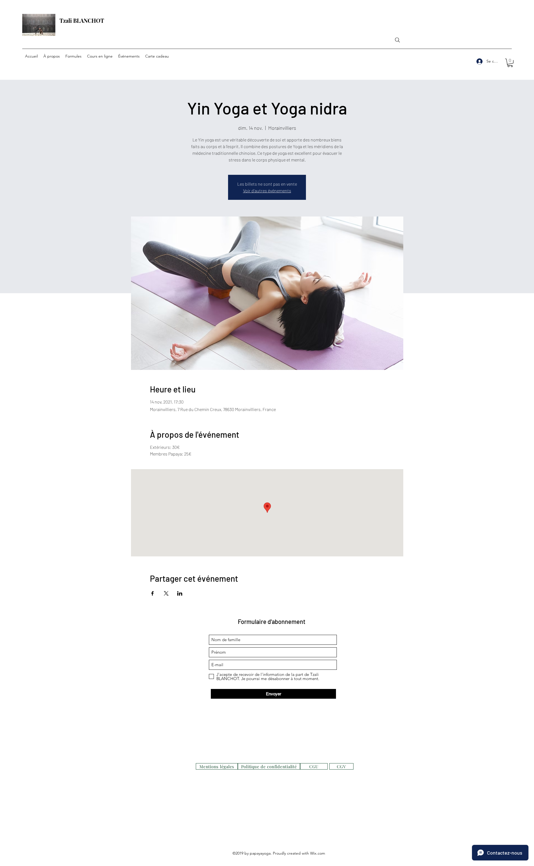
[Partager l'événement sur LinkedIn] (179, 593)
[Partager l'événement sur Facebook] (152, 593)
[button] (510, 63)
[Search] (397, 40)
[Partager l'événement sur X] (166, 593)
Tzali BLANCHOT (82, 20)
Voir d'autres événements (267, 190)
